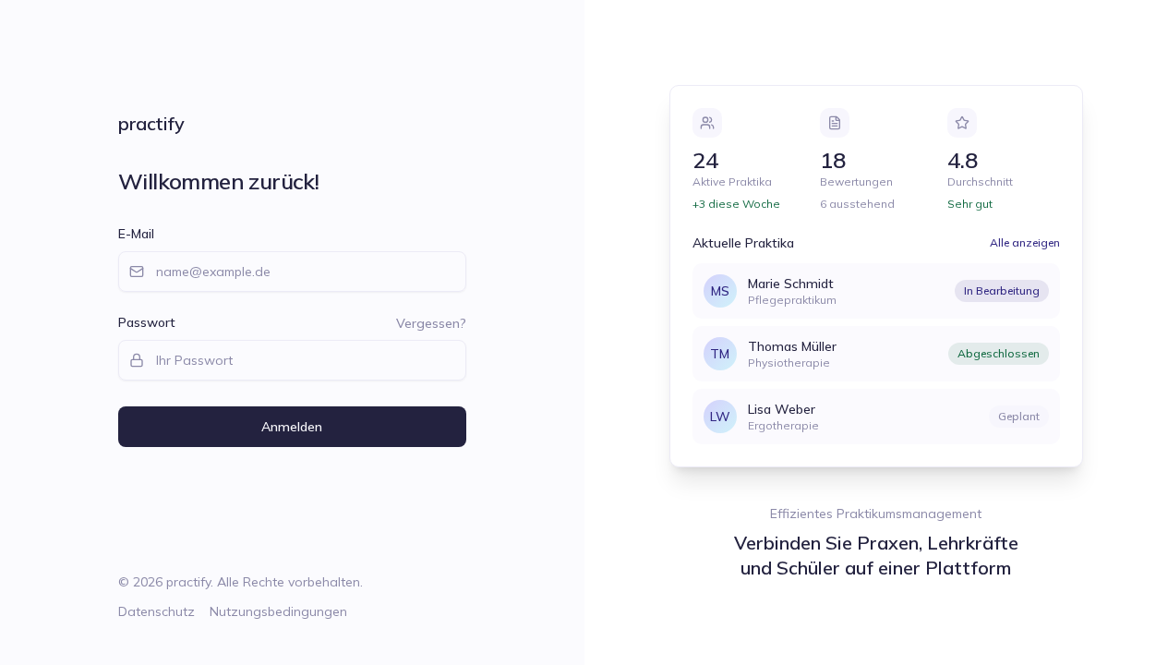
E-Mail (136, 233)
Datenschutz (156, 611)
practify (151, 123)
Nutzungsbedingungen (278, 611)
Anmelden (291, 426)
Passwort (146, 322)
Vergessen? (431, 323)
